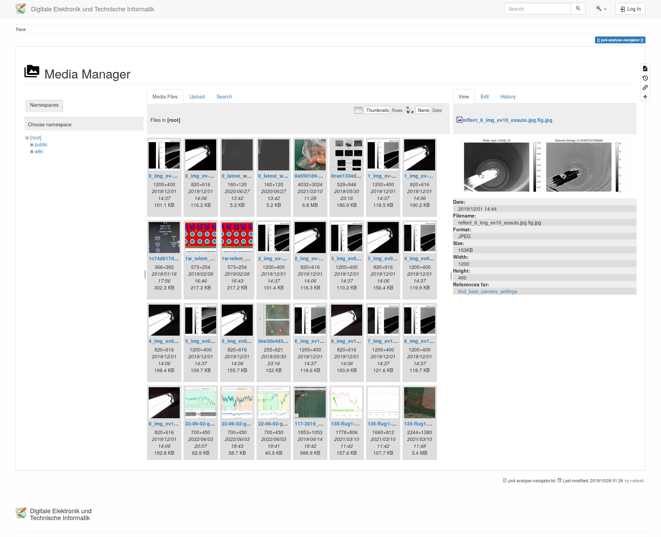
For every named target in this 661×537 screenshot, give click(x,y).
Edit (485, 96)
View (464, 96)
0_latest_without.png (283, 175)
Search (224, 96)
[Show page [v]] (645, 68)
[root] (35, 137)
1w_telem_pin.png (206, 258)
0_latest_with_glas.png (249, 175)
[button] (601, 8)
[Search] (578, 8)
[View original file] (545, 165)
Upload (197, 96)
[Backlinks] (645, 87)
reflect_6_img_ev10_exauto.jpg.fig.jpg (508, 119)
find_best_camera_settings (487, 291)
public (41, 144)
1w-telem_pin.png (243, 258)
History (508, 96)
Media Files (165, 96)
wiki (39, 151)
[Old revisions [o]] (645, 77)
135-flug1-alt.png (351, 423)
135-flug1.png (420, 423)
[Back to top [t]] (645, 96)
